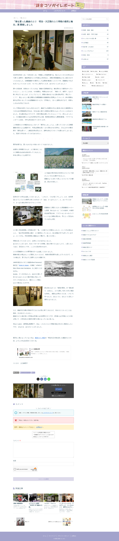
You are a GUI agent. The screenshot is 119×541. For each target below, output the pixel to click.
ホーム (44, 536)
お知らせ (17, 372)
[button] (107, 19)
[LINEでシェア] (48, 379)
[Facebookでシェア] (41, 379)
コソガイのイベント (26, 372)
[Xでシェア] (38, 379)
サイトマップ (52, 536)
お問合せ (39, 427)
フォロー (59, 389)
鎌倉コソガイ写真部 (89, 259)
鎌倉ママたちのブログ (89, 235)
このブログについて (48, 412)
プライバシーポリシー (63, 536)
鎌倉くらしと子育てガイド (58, 395)
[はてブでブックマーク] (45, 379)
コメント (17, 440)
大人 (34, 372)
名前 (14, 461)
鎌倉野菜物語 (87, 243)
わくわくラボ (87, 251)
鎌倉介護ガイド (87, 247)
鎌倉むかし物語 (40, 338)
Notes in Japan (24, 265)
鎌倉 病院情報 (87, 239)
